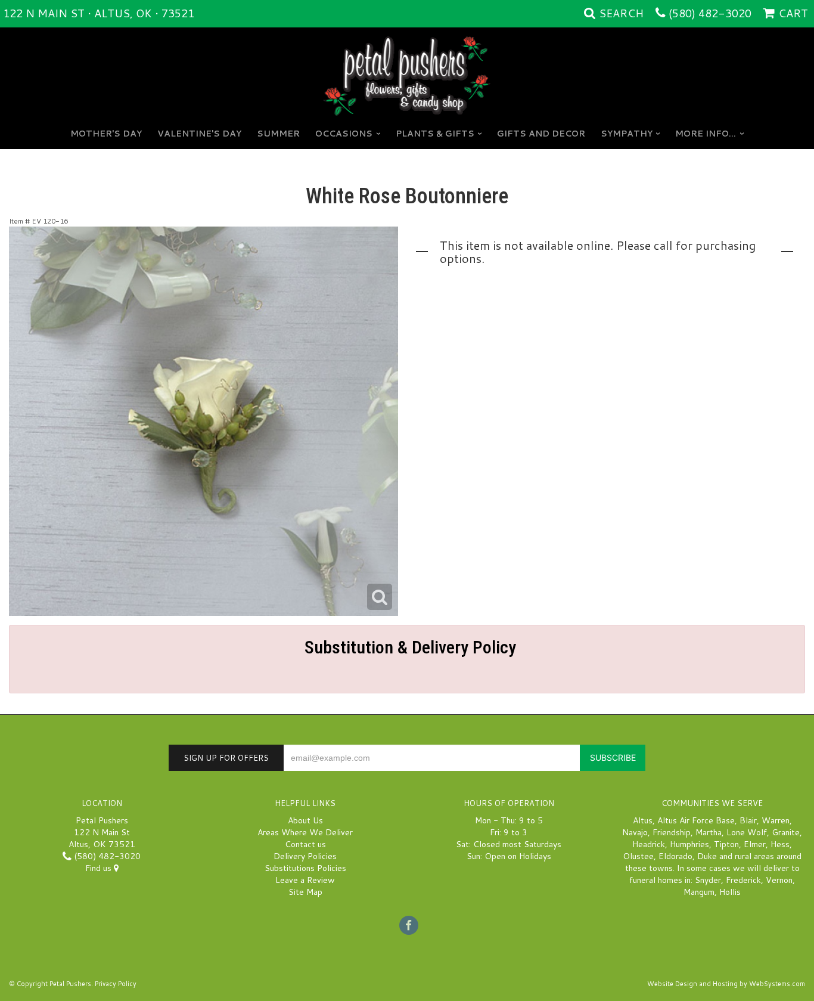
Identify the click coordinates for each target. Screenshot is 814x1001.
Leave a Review (305, 880)
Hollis (730, 892)
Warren (776, 820)
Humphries (689, 844)
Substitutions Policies (305, 868)
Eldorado (675, 856)
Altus (643, 820)
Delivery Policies (305, 856)
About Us (305, 820)
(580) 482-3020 (710, 13)
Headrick (648, 844)
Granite (786, 832)
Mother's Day (106, 134)
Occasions (343, 134)
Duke (707, 856)
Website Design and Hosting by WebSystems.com (726, 983)
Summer (278, 134)
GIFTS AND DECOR (541, 134)
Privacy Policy (115, 983)
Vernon (779, 880)
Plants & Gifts (435, 134)
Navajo (635, 832)
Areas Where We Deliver (305, 832)
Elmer (755, 844)
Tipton (726, 844)
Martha (708, 832)
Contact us (305, 844)
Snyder (708, 880)
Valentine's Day (199, 134)
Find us (99, 868)
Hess (780, 844)
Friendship (672, 832)
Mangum (698, 892)
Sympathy (627, 134)
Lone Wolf (746, 832)
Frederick (743, 880)
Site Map (305, 892)
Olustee (638, 856)
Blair (748, 820)
